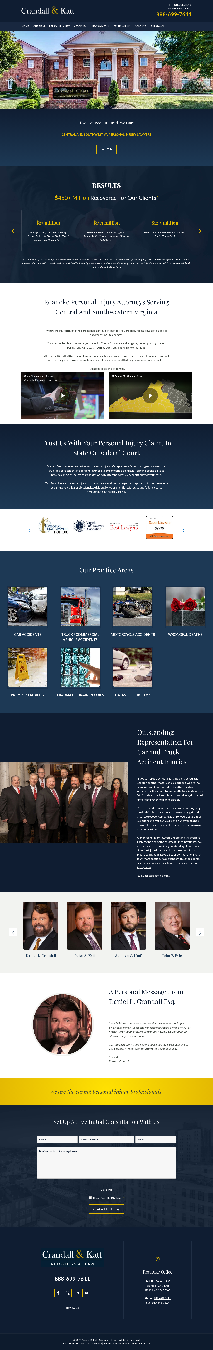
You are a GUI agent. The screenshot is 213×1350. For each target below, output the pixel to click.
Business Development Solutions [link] (121, 1343)
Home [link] (25, 26)
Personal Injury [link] (59, 26)
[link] (47, 10)
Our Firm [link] (39, 26)
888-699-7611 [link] (174, 14)
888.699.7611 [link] (164, 854)
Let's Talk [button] (106, 149)
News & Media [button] (100, 26)
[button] (13, 230)
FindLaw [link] (145, 1343)
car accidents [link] (69, 470)
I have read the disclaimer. (109, 1197)
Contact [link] (140, 26)
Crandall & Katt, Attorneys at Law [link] (99, 1340)
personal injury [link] (101, 466)
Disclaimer (106, 1189)
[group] (88, 530)
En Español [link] (157, 26)
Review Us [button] (72, 1307)
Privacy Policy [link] (94, 1343)
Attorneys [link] (81, 26)
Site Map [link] (80, 1343)
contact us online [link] (187, 854)
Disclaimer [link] (68, 1343)
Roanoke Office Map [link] (157, 1290)
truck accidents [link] (146, 863)
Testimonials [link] (122, 26)
